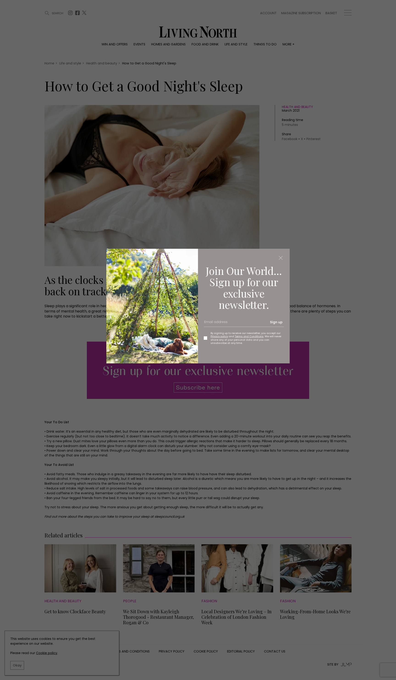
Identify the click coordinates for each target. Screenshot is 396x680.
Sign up (276, 322)
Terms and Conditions (249, 336)
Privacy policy (219, 336)
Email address (214, 324)
